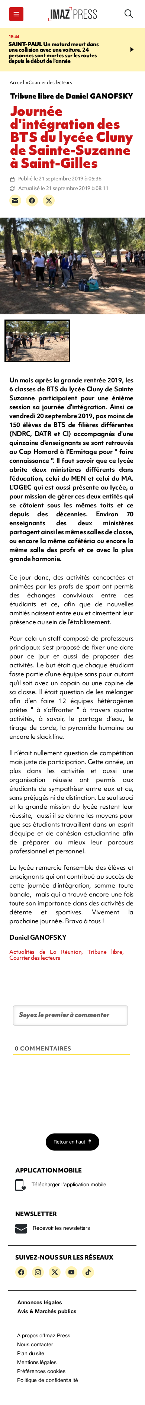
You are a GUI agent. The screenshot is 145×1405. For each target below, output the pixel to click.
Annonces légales (39, 1302)
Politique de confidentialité (47, 1380)
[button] (16, 14)
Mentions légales (37, 1362)
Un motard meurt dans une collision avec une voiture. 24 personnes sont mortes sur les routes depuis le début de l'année (53, 53)
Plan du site (30, 1353)
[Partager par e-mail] (15, 200)
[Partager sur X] (49, 200)
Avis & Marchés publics (47, 1311)
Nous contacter (35, 1345)
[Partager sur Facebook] (32, 200)
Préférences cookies (41, 1371)
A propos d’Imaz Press (43, 1336)
